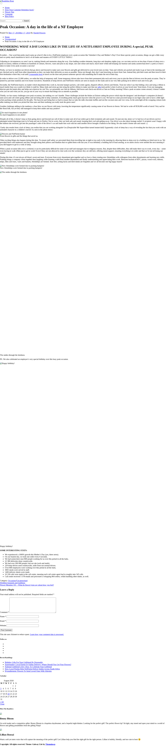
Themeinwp (50, 744)
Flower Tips (9, 12)
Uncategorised (21, 581)
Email (3, 621)
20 (9, 694)
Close (2, 704)
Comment (4, 612)
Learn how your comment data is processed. (47, 634)
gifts (99, 87)
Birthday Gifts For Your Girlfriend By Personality (24, 662)
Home (7, 8)
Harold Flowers (39, 33)
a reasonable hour (36, 74)
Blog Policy (9, 16)
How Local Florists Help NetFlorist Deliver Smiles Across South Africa (32, 669)
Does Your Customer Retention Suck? (19, 10)
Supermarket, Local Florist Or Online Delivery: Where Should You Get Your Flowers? (38, 664)
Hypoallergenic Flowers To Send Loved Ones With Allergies (28, 671)
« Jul (2, 702)
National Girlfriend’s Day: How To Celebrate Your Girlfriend (28, 667)
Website (3, 625)
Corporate (9, 14)
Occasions (12, 581)
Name (3, 616)
